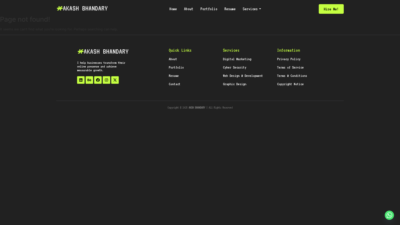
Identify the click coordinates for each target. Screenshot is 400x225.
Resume (230, 8)
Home (173, 8)
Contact (174, 84)
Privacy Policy (288, 59)
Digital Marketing (237, 59)
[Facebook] (98, 80)
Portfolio (208, 8)
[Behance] (89, 80)
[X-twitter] (115, 80)
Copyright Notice (290, 84)
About (188, 8)
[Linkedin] (81, 80)
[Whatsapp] (389, 215)
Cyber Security (234, 67)
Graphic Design (234, 84)
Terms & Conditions (292, 76)
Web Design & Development (243, 76)
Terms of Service (290, 67)
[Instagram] (106, 80)
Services (250, 8)
